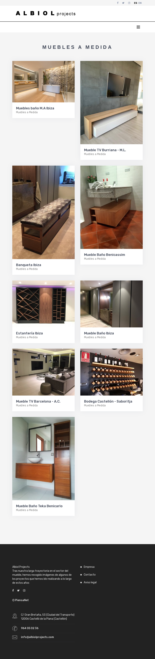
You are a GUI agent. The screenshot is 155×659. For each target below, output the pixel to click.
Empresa (89, 567)
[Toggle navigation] (140, 13)
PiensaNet (22, 600)
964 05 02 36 (29, 628)
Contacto (90, 574)
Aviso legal (90, 582)
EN (140, 3)
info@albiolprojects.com (37, 637)
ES (135, 3)
